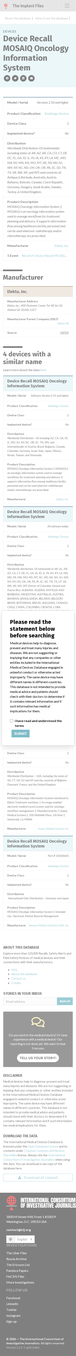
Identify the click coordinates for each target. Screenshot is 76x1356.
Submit (20, 734)
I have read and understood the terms (38, 723)
